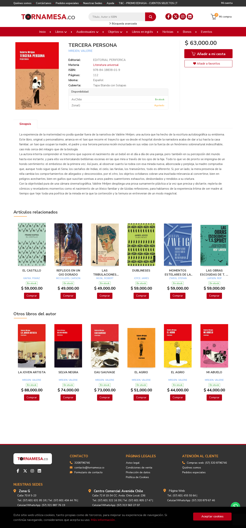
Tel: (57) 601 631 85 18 (31, 500)
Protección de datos (138, 472)
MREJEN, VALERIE (80, 51)
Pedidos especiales (67, 3)
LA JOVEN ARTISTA (32, 372)
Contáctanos (43, 3)
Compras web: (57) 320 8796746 (207, 463)
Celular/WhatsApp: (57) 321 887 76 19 (41, 505)
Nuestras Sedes (92, 3)
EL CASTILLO (31, 270)
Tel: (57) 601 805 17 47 (137, 500)
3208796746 (82, 463)
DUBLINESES (141, 270)
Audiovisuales (86, 32)
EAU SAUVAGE (104, 372)
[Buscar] (150, 17)
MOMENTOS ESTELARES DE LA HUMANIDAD (178, 272)
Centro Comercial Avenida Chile (118, 491)
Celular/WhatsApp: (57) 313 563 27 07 (116, 505)
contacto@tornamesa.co (89, 467)
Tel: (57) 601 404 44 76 (62, 500)
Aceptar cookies (212, 516)
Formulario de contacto (88, 472)
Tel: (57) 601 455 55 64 (181, 495)
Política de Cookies (137, 477)
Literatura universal (106, 65)
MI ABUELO (214, 372)
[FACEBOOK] (168, 16)
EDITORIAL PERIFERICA (109, 60)
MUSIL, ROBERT (104, 278)
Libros (59, 32)
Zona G (24, 491)
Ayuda (110, 3)
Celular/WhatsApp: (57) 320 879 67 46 (191, 500)
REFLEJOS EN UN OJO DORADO (68, 272)
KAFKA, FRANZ (31, 278)
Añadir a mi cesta (210, 54)
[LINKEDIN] (190, 16)
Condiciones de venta (139, 467)
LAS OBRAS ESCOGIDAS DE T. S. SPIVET (214, 272)
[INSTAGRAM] (183, 16)
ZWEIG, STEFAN (178, 278)
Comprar (32, 296)
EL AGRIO (141, 372)
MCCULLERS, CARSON (68, 278)
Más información (103, 520)
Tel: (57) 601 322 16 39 (106, 500)
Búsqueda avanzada (124, 23)
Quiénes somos (22, 3)
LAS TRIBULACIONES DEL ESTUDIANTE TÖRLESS (104, 272)
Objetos (114, 32)
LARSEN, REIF (214, 278)
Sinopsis (25, 124)
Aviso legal (133, 463)
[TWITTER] (176, 16)
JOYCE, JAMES (141, 278)
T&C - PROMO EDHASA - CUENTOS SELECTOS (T (148, 3)
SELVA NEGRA (68, 372)
